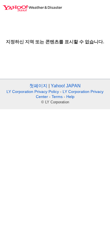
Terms (57, 96)
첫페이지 (38, 85)
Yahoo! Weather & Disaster (32, 8)
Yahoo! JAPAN (66, 85)
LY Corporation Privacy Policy (32, 91)
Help (70, 96)
